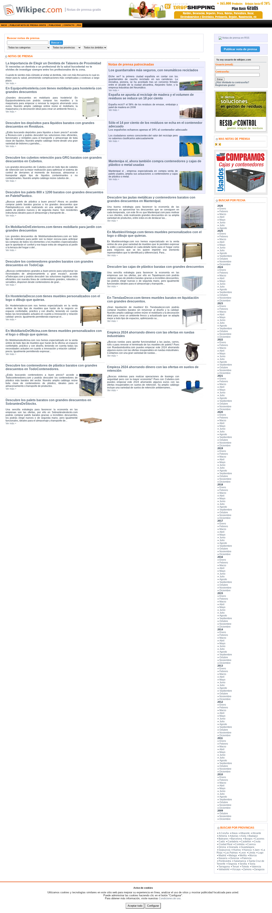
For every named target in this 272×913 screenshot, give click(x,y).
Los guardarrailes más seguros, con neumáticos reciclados (153, 70)
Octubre (223, 258)
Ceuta (257, 841)
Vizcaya (236, 869)
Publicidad (55, 25)
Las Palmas (231, 852)
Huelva (237, 849)
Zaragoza (259, 869)
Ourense (234, 858)
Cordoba (240, 844)
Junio (222, 222)
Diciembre (225, 264)
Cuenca (251, 844)
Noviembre (225, 261)
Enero (222, 208)
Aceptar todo (135, 905)
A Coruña (224, 833)
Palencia (246, 858)
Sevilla (243, 863)
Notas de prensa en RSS (235, 37)
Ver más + (11, 83)
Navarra (223, 858)
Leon (243, 852)
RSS (79, 25)
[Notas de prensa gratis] (32, 15)
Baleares (223, 838)
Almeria (223, 836)
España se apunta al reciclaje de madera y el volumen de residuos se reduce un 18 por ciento (151, 96)
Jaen (257, 849)
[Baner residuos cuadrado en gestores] (240, 130)
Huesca (247, 849)
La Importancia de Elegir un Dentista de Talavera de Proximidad (53, 63)
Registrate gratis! (225, 85)
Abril (221, 217)
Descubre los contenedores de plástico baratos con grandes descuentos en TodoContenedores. (51, 367)
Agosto (223, 228)
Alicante (256, 833)
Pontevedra (225, 861)
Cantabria (233, 841)
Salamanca (240, 861)
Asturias (234, 836)
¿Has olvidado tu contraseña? (232, 82)
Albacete (245, 833)
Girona (222, 847)
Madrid (222, 855)
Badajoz (253, 836)
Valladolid (224, 869)
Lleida (252, 852)
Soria (252, 863)
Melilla (243, 855)
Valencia (256, 866)
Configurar (153, 905)
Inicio (4, 25)
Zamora (247, 869)
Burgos (248, 838)
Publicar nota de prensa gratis (28, 25)
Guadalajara (247, 847)
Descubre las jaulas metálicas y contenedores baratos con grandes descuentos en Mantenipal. (151, 199)
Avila (243, 836)
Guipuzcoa (224, 849)
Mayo (222, 219)
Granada (233, 847)
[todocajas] (240, 192)
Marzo (222, 214)
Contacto (69, 25)
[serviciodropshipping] (199, 18)
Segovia (232, 863)
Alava (234, 833)
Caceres (259, 838)
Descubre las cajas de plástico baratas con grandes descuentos (155, 266)
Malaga (233, 855)
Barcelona (236, 838)
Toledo (245, 866)
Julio (222, 225)
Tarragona (224, 866)
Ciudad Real (225, 844)
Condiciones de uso (170, 898)
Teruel (235, 866)
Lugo (260, 852)
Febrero (223, 211)
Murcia (253, 855)
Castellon (246, 841)
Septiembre (225, 256)
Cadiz (222, 841)
